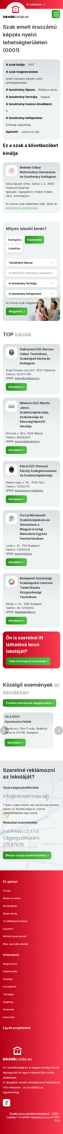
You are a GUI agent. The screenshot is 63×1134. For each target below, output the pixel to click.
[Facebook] (6, 1102)
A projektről (9, 986)
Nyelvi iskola (10, 913)
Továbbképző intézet (15, 921)
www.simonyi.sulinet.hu (29, 490)
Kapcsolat (8, 1017)
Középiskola (10, 905)
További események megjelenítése (28, 703)
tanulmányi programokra (23, 207)
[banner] (16, 10)
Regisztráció (10, 963)
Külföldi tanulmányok (14, 936)
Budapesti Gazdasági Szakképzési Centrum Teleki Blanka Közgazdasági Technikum (36, 587)
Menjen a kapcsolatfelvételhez (26, 855)
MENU (56, 14)
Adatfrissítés (10, 971)
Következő (58, 730)
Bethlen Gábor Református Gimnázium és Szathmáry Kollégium (38, 172)
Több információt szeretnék (27, 661)
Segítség (8, 1002)
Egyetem (8, 928)
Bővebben (15, 387)
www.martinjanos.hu (27, 441)
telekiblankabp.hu (25, 612)
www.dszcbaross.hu (27, 378)
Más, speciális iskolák (15, 944)
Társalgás (8, 994)
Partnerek (8, 1009)
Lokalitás (14, 248)
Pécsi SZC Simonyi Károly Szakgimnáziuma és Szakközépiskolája (38, 470)
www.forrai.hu (23, 553)
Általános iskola (11, 898)
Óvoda (6, 890)
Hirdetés (8, 979)
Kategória (15, 239)
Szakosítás (34, 239)
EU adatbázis (34, 4)
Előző (4, 730)
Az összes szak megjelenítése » (25, 303)
